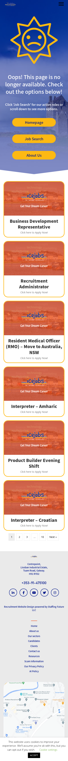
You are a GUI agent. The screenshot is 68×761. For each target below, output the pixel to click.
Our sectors (34, 636)
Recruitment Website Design (19, 606)
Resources (34, 656)
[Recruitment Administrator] (34, 269)
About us (34, 631)
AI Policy (34, 671)
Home (34, 626)
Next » (53, 537)
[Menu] (61, 4)
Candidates (34, 641)
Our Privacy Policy (34, 666)
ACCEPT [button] (34, 755)
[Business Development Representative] (34, 209)
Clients (34, 646)
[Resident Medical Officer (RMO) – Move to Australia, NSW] (34, 331)
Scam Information (34, 661)
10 (42, 537)
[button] (34, 122)
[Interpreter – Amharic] (34, 391)
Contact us (34, 651)
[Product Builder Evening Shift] (34, 448)
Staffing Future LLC (48, 608)
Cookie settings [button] (48, 749)
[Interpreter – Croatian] (34, 505)
